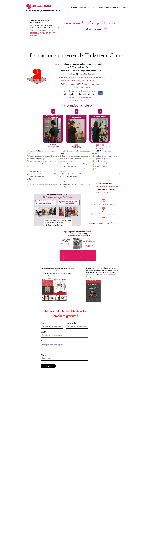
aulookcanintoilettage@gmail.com (81, 94)
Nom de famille (71, 323)
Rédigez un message (47, 341)
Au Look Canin (42, 6)
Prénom (43, 323)
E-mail (43, 332)
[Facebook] (100, 93)
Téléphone (44, 355)
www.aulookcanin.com (84, 98)
